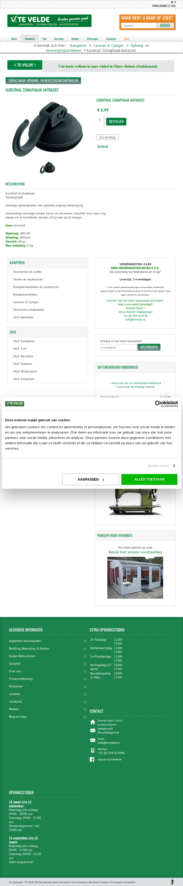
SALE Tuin (20, 349)
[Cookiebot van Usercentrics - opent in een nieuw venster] (158, 404)
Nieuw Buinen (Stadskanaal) (135, 312)
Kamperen (78, 45)
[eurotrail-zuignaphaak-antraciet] (47, 174)
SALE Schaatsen (23, 379)
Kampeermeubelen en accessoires (36, 287)
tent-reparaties (23, 317)
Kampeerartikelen (25, 294)
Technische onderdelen (28, 310)
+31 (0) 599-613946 (135, 316)
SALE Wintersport (25, 371)
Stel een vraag (107, 137)
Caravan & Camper (108, 45)
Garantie (15, 664)
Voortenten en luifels (27, 272)
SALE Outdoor (22, 364)
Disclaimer (16, 686)
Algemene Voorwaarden (25, 641)
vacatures (15, 701)
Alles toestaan (149, 479)
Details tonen (158, 466)
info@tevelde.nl (135, 319)
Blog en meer (18, 717)
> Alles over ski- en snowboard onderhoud (135, 383)
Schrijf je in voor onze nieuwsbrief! (121, 341)
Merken (14, 709)
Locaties (14, 694)
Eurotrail (103, 146)
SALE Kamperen (24, 341)
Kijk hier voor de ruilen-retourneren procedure (135, 300)
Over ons (15, 671)
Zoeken (165, 25)
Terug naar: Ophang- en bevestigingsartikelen (43, 80)
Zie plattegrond (108, 732)
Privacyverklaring (21, 679)
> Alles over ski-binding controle (135, 387)
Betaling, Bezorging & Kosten (29, 648)
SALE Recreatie (23, 356)
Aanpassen (88, 479)
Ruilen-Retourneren (22, 656)
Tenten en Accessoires (28, 279)
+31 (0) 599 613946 (111, 753)
